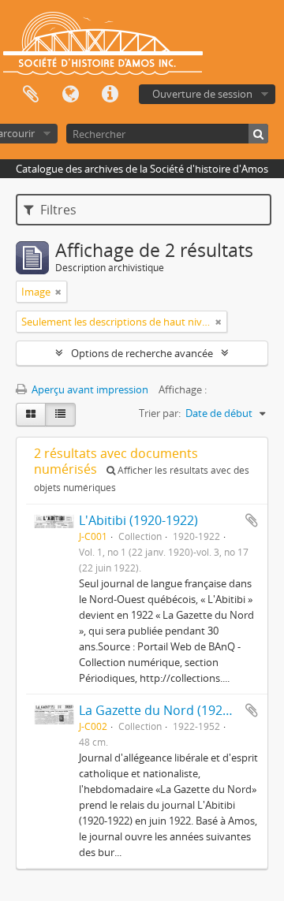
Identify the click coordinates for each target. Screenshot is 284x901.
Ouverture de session (202, 94)
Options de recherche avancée (142, 353)
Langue (70, 94)
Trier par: (160, 413)
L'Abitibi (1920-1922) (138, 520)
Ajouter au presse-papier (252, 520)
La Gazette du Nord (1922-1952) (172, 710)
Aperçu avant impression (88, 389)
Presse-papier (30, 94)
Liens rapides (109, 94)
